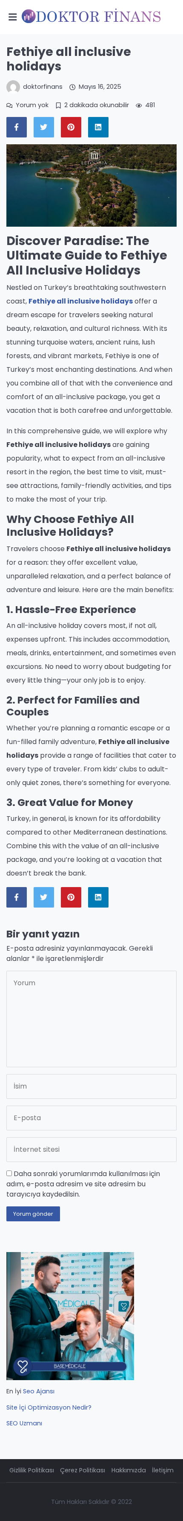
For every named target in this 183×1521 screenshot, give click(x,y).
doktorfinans (43, 86)
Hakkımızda (129, 1470)
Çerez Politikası (82, 1470)
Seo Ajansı (38, 1391)
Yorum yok (32, 105)
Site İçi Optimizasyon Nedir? (49, 1407)
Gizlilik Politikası (31, 1470)
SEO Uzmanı (24, 1423)
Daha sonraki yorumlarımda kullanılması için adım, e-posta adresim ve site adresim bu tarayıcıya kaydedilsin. (83, 1184)
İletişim (163, 1470)
